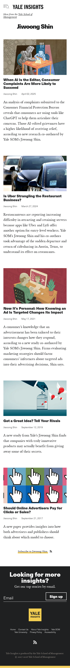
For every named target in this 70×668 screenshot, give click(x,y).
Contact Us (23, 629)
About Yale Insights (40, 629)
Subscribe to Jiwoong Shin (33, 551)
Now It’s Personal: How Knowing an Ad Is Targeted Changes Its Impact (34, 310)
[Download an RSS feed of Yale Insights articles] (35, 642)
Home (13, 629)
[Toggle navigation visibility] (6, 6)
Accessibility (50, 632)
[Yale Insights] (28, 7)
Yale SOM (55, 629)
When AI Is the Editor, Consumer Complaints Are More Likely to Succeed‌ (31, 83)
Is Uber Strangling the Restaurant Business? (32, 197)
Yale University (20, 632)
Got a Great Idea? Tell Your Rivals (31, 420)
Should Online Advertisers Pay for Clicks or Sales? (32, 509)
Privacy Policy (36, 632)
